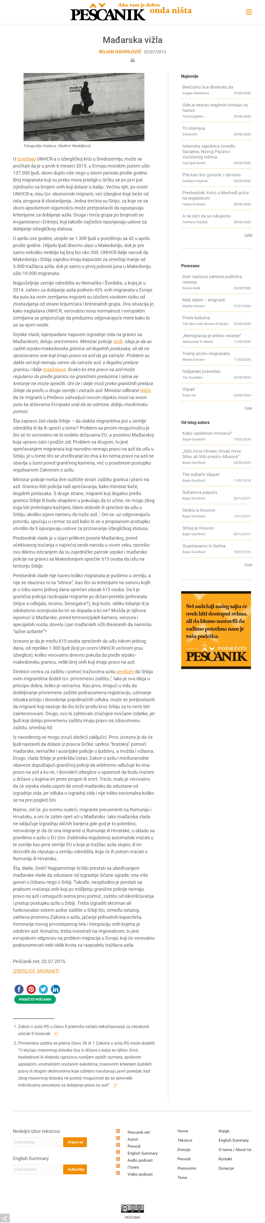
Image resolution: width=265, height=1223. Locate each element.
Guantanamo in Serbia (203, 545)
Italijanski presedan (201, 371)
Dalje (248, 235)
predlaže (125, 671)
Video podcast (140, 1174)
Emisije (184, 1149)
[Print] (132, 59)
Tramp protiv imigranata (206, 353)
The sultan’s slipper (201, 474)
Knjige (224, 1131)
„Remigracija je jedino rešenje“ (211, 335)
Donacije (226, 1168)
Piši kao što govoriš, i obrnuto (211, 174)
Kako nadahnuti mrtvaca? (207, 433)
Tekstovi (185, 1140)
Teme (182, 1177)
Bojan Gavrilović (120, 51)
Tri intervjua (193, 128)
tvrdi (117, 341)
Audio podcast (140, 1160)
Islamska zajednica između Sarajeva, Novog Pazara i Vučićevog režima (208, 151)
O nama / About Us (235, 1149)
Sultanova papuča (199, 492)
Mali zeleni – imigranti (203, 299)
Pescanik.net (139, 1132)
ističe (145, 390)
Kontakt (225, 1159)
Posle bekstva (196, 317)
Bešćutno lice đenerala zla (207, 87)
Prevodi (134, 1146)
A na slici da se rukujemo (206, 216)
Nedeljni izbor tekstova (36, 1131)
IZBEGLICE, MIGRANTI (36, 971)
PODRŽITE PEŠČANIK (35, 999)
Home (183, 1131)
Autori (133, 1139)
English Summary (31, 1158)
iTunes (133, 1167)
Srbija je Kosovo (198, 528)
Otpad (188, 389)
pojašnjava (54, 369)
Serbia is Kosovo (198, 510)
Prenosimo (187, 1168)
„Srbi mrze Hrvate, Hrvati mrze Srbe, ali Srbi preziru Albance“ (211, 453)
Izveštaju (26, 159)
